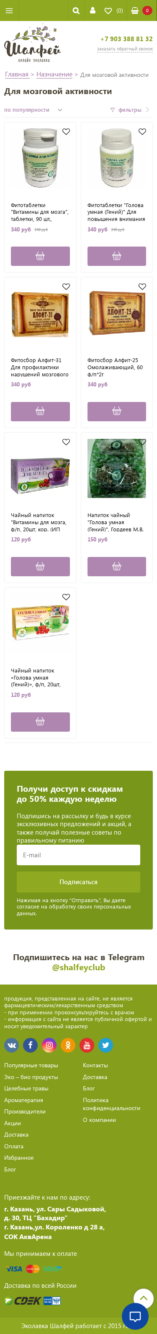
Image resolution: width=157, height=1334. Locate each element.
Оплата (13, 1146)
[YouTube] (87, 1045)
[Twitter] (105, 1045)
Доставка (16, 1134)
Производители (25, 1111)
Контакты (95, 1065)
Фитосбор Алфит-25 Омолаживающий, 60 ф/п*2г (115, 367)
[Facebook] (30, 1045)
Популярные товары (31, 1065)
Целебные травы (26, 1088)
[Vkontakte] (11, 1045)
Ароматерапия (23, 1100)
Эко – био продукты (31, 1077)
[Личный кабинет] (92, 10)
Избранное (18, 1157)
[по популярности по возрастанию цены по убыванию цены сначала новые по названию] (34, 109)
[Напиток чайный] (117, 468)
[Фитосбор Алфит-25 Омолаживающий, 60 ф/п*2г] (117, 313)
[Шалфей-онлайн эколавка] (32, 43)
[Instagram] (49, 1045)
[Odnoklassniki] (68, 1045)
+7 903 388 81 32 (126, 39)
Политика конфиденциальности (111, 1104)
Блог (10, 1169)
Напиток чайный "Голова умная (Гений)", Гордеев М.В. (116, 522)
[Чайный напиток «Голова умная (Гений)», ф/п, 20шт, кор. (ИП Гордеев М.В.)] (40, 623)
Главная (17, 73)
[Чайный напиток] (40, 468)
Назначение (54, 73)
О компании (99, 1120)
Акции (12, 1123)
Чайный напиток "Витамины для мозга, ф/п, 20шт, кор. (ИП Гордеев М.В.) (39, 522)
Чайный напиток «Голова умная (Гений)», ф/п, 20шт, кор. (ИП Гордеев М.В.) (40, 677)
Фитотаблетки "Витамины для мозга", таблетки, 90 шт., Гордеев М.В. (40, 212)
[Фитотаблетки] (40, 158)
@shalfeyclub (78, 966)
